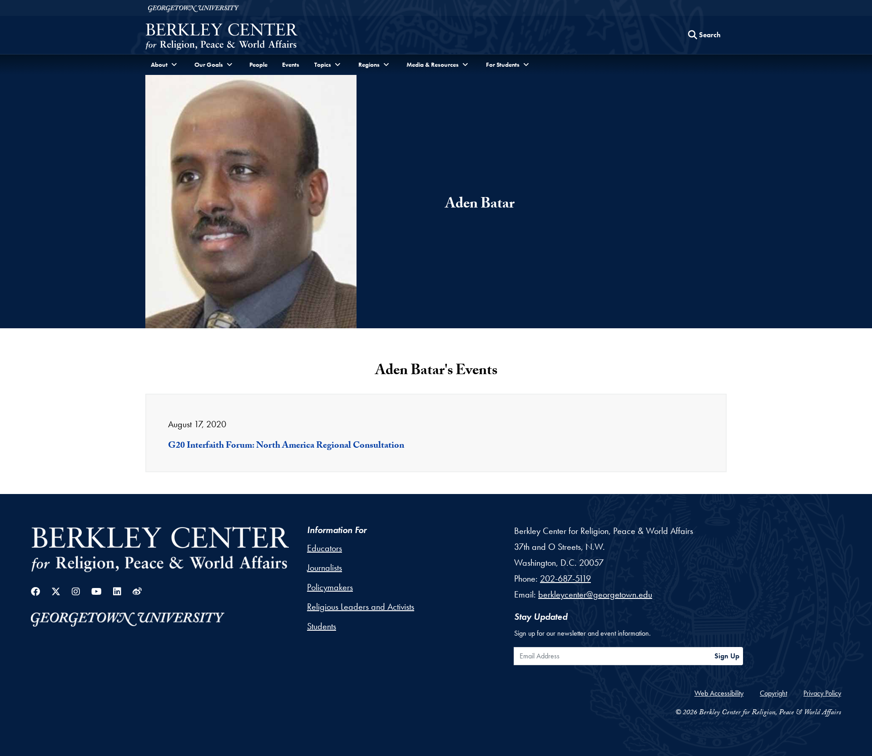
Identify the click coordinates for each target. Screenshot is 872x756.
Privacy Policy (822, 693)
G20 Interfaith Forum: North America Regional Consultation (286, 446)
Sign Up (726, 656)
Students (321, 626)
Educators (324, 548)
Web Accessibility (718, 693)
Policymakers (330, 587)
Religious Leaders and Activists (360, 607)
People (258, 64)
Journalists (324, 567)
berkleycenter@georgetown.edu (595, 594)
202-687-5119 (565, 578)
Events (290, 64)
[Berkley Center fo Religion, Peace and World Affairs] (221, 37)
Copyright (773, 693)
